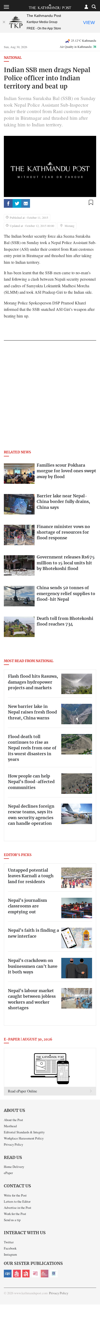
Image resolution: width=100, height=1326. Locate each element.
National (13, 58)
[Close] (3, 22)
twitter (17, 203)
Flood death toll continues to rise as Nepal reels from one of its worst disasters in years (32, 748)
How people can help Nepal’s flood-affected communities (31, 782)
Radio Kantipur (44, 1273)
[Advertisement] (50, 397)
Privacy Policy (13, 1144)
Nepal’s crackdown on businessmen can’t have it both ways (32, 966)
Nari (35, 1273)
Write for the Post (15, 1195)
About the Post (13, 1119)
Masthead (10, 1126)
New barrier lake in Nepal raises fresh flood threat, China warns (32, 712)
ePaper (8, 1172)
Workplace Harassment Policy (24, 1138)
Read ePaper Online (22, 1091)
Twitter (9, 1242)
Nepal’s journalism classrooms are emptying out (27, 906)
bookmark (90, 202)
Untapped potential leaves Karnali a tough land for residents (31, 876)
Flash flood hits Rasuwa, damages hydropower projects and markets (33, 682)
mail (25, 203)
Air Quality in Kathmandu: (78, 47)
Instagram (10, 1254)
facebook (8, 203)
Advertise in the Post (17, 1207)
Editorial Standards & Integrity (24, 1132)
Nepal (26, 1273)
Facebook (10, 1248)
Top (94, 1307)
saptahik (17, 1273)
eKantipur (8, 1273)
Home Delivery (14, 1166)
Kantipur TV (54, 1273)
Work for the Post (15, 1213)
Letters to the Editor (17, 1201)
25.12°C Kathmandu (83, 40)
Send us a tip (12, 1220)
